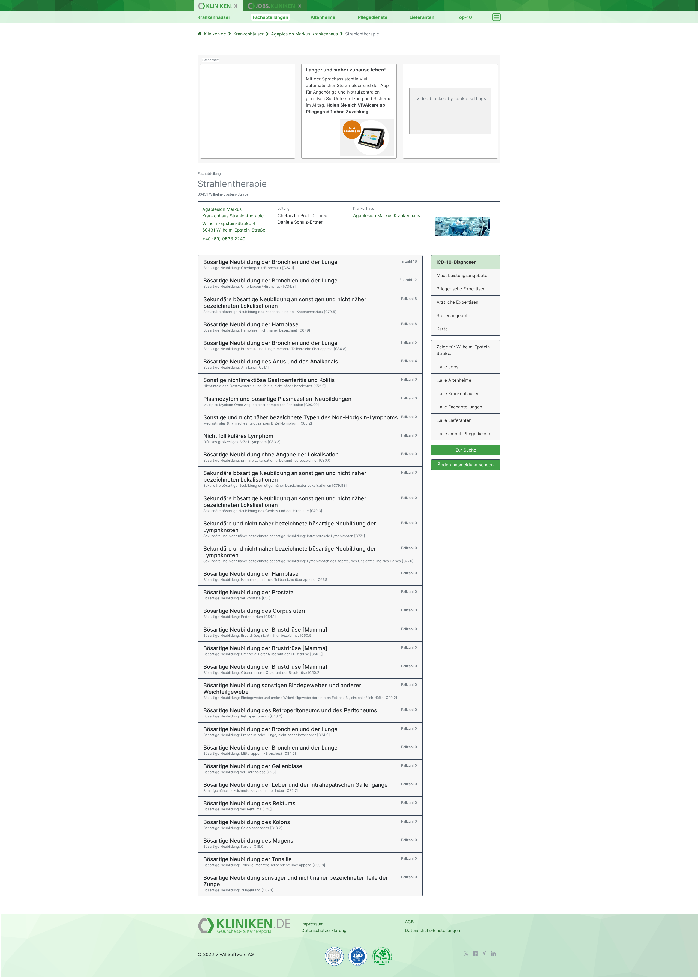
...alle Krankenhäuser (458, 393)
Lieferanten (422, 17)
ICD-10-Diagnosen (457, 262)
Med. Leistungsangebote (462, 275)
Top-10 (464, 17)
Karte (442, 329)
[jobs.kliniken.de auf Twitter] (466, 953)
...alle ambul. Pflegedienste (464, 433)
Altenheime (323, 17)
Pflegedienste (372, 17)
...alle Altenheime (454, 380)
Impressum (312, 924)
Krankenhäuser (213, 17)
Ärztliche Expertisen (457, 302)
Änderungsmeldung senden (466, 464)
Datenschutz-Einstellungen (432, 930)
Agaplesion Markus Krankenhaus (386, 215)
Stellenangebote (453, 315)
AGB (409, 921)
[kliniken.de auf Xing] (484, 953)
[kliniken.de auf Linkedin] (493, 953)
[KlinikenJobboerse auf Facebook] (475, 953)
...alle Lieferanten (454, 420)
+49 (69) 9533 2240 (223, 238)
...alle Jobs (447, 366)
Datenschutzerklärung (324, 930)
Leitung (284, 208)
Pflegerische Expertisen (461, 288)
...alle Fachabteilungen (459, 407)
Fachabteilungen (270, 17)
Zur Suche (465, 450)
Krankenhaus (363, 208)
